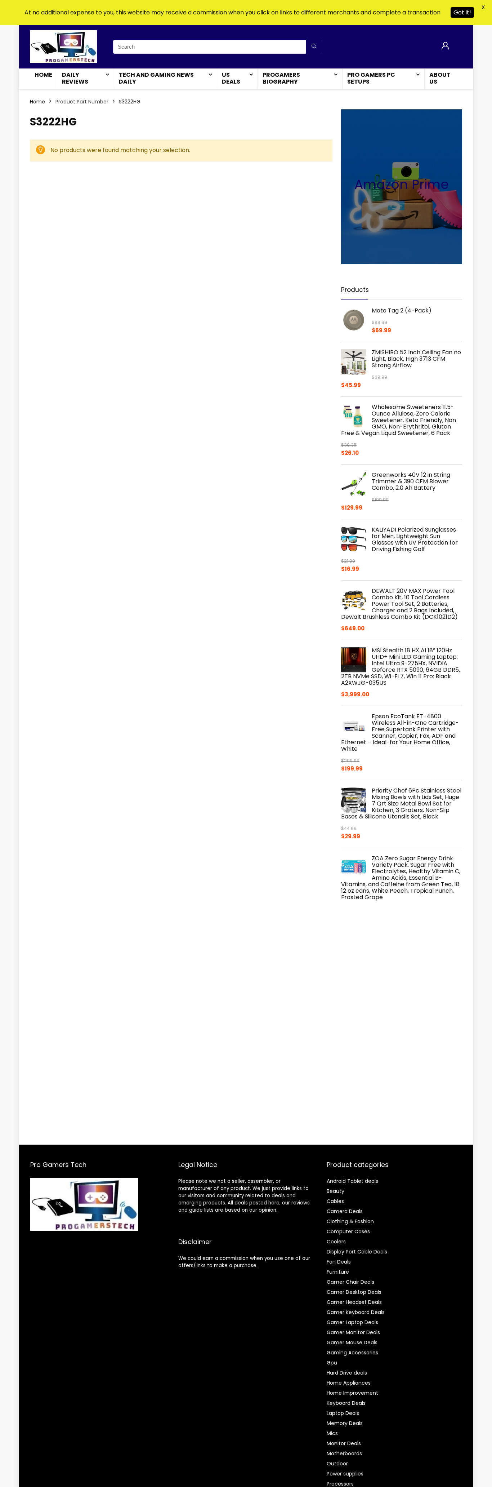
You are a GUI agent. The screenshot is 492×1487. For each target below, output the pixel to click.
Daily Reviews (75, 78)
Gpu (332, 1362)
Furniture (338, 1271)
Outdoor (337, 1463)
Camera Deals (345, 1211)
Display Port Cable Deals (357, 1251)
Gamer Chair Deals (350, 1282)
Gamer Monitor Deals (353, 1332)
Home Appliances (349, 1382)
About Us (440, 78)
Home (43, 75)
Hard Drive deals (347, 1372)
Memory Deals (345, 1423)
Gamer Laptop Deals (352, 1322)
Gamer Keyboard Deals (356, 1312)
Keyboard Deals (346, 1403)
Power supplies (345, 1473)
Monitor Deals (344, 1443)
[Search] (314, 47)
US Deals (231, 78)
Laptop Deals (343, 1413)
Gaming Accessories (352, 1352)
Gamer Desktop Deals (354, 1292)
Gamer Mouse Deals (352, 1342)
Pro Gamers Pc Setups (371, 78)
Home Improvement (352, 1393)
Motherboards (344, 1453)
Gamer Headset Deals (354, 1302)
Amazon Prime (401, 184)
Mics (332, 1433)
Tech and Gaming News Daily (156, 78)
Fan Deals (339, 1261)
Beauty (335, 1191)
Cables (335, 1201)
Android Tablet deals (352, 1181)
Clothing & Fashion (350, 1221)
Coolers (336, 1241)
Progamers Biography (281, 78)
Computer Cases (348, 1231)
